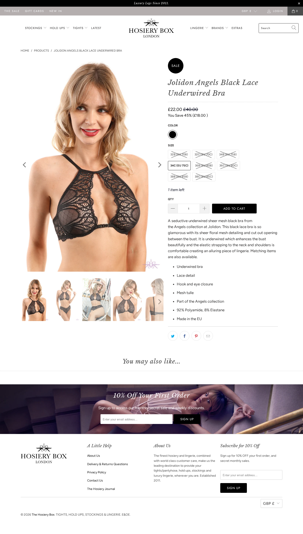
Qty (171, 199)
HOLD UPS (58, 28)
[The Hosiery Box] (151, 28)
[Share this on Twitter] (173, 336)
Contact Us (95, 480)
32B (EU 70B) (179, 154)
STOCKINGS (34, 28)
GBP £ (247, 11)
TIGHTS (79, 28)
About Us (93, 456)
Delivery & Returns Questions (107, 464)
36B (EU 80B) (204, 165)
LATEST (96, 28)
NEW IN (55, 11)
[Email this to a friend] (208, 336)
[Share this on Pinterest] (196, 336)
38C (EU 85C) (204, 176)
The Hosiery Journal (101, 489)
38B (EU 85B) (179, 176)
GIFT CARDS (34, 11)
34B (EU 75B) (228, 154)
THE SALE (12, 11)
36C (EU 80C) (228, 165)
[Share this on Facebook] (184, 336)
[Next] (159, 165)
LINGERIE (197, 28)
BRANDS (218, 28)
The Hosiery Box (43, 515)
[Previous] (24, 165)
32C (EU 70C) (203, 154)
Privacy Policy (96, 472)
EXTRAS (237, 28)
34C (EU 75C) (179, 165)
